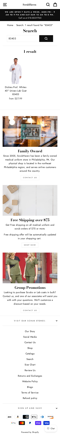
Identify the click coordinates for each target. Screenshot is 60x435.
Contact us (8, 296)
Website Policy (30, 381)
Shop (30, 348)
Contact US (30, 177)
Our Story (30, 331)
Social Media (30, 337)
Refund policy (30, 398)
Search (29, 359)
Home (10, 25)
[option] (30, 15)
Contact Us (30, 310)
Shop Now (30, 245)
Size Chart (30, 364)
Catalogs (30, 353)
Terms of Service (29, 392)
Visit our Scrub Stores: (30, 321)
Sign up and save (30, 408)
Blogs (30, 387)
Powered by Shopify (30, 432)
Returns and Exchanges (30, 376)
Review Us (30, 370)
